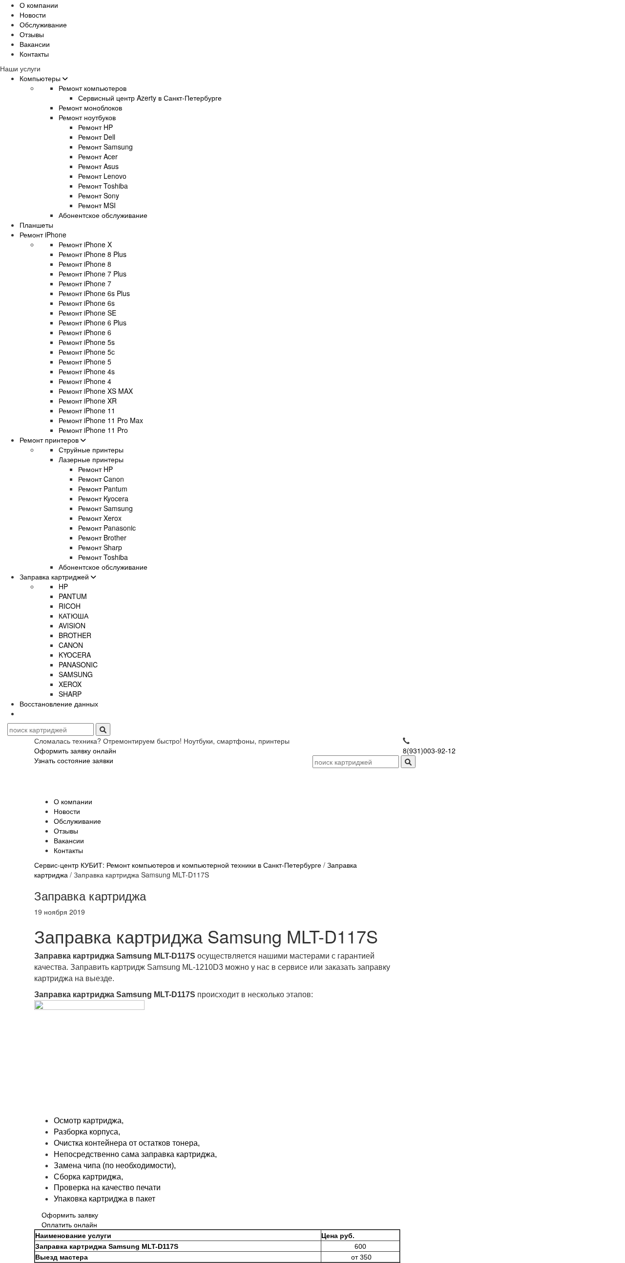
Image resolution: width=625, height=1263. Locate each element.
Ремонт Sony (98, 195)
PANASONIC (78, 664)
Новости (33, 15)
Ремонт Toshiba (103, 186)
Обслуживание (43, 24)
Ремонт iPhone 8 (85, 264)
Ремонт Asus (98, 166)
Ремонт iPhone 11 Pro (93, 430)
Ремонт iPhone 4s (87, 371)
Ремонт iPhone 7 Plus (92, 273)
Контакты (34, 54)
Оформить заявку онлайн (75, 750)
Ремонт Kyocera (103, 498)
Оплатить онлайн (69, 1224)
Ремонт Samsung (105, 146)
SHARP (70, 694)
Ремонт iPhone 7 (85, 283)
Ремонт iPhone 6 (85, 332)
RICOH (70, 606)
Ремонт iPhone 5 (85, 361)
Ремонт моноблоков (90, 107)
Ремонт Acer (98, 156)
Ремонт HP (95, 127)
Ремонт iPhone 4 (85, 381)
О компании (39, 5)
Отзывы (32, 34)
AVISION (72, 625)
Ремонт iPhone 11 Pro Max (101, 420)
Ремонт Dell (96, 137)
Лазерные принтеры (91, 459)
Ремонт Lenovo (102, 176)
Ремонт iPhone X (85, 244)
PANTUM (73, 596)
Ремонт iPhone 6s (87, 303)
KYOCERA (75, 655)
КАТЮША (73, 616)
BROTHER (75, 635)
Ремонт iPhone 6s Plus (94, 293)
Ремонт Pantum (102, 488)
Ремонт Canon (101, 479)
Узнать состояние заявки (73, 760)
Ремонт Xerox (100, 518)
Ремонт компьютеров (92, 88)
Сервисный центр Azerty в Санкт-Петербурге (150, 98)
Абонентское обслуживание (103, 215)
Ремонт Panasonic (107, 528)
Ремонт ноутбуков (87, 117)
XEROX (70, 684)
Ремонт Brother (102, 537)
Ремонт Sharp (100, 547)
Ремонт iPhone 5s (87, 342)
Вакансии (35, 44)
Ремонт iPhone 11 (87, 410)
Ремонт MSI (97, 205)
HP (63, 586)
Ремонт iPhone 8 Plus (92, 254)
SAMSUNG (76, 674)
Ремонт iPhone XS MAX (96, 391)
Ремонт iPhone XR (88, 401)
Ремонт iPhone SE (87, 313)
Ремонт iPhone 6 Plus (92, 322)
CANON (71, 645)
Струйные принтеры (91, 449)
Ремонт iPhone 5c (87, 352)
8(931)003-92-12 (429, 750)
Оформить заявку (70, 1215)
